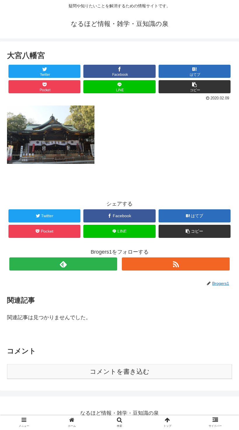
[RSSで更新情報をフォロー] (176, 264)
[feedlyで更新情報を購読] (63, 264)
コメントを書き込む (120, 371)
